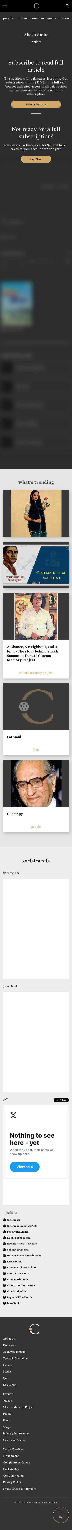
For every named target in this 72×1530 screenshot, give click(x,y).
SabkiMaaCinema (18, 1249)
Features (8, 1394)
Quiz (6, 1378)
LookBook (13, 1303)
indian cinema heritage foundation (43, 18)
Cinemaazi (13, 1219)
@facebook (10, 986)
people (8, 18)
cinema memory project (36, 673)
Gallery (7, 1365)
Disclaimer (9, 1385)
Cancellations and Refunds (19, 1489)
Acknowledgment (14, 1352)
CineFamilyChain (17, 1291)
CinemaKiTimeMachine (21, 1267)
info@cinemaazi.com (46, 1502)
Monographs (11, 1456)
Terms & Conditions (15, 1358)
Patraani (14, 737)
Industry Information (16, 1433)
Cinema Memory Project (18, 1407)
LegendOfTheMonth (19, 1297)
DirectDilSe (14, 1261)
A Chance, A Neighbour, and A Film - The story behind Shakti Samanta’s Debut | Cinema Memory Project (32, 653)
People (7, 1413)
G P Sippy (15, 814)
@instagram (11, 873)
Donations (9, 1345)
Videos (7, 1400)
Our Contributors (13, 1475)
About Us (9, 1338)
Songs (7, 1427)
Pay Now (36, 159)
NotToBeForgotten (19, 1237)
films (36, 749)
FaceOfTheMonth (18, 1231)
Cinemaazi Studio (14, 1440)
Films (6, 1420)
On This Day (11, 1469)
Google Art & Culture (16, 1462)
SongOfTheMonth (18, 1273)
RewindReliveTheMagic (22, 1243)
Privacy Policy (12, 1482)
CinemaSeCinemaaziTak (22, 1225)
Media (7, 1371)
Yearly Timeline (13, 1449)
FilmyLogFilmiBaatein (21, 1285)
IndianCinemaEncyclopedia (24, 1255)
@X (5, 1099)
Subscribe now (36, 104)
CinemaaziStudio (17, 1279)
